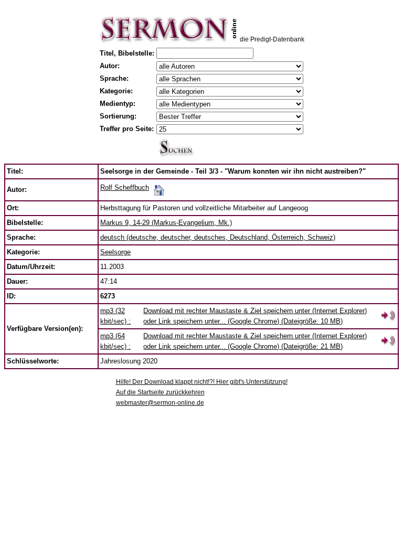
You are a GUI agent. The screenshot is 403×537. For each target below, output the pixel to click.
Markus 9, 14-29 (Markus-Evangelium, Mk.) (166, 223)
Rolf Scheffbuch (124, 187)
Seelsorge (115, 252)
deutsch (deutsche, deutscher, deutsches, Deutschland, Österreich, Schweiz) (217, 237)
